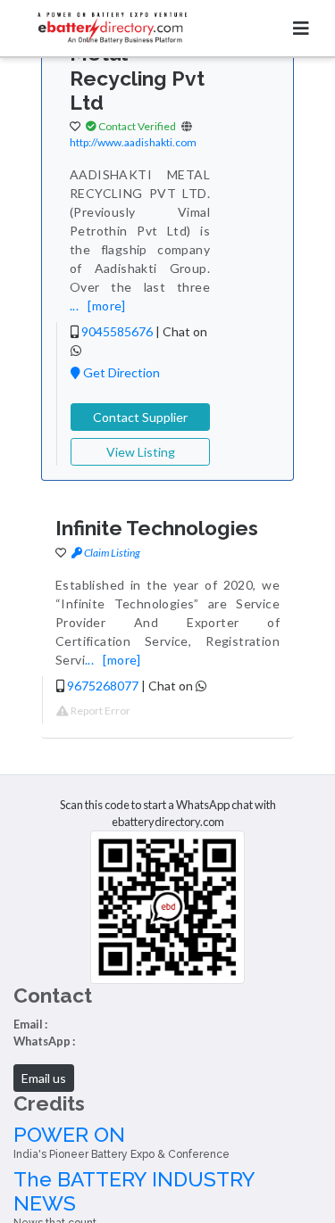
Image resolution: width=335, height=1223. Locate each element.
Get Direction (120, 372)
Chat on (172, 685)
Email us (43, 1078)
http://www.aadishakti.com (133, 142)
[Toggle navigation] (301, 28)
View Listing (140, 451)
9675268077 (102, 685)
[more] (106, 305)
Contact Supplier (140, 417)
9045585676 (117, 331)
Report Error (99, 710)
